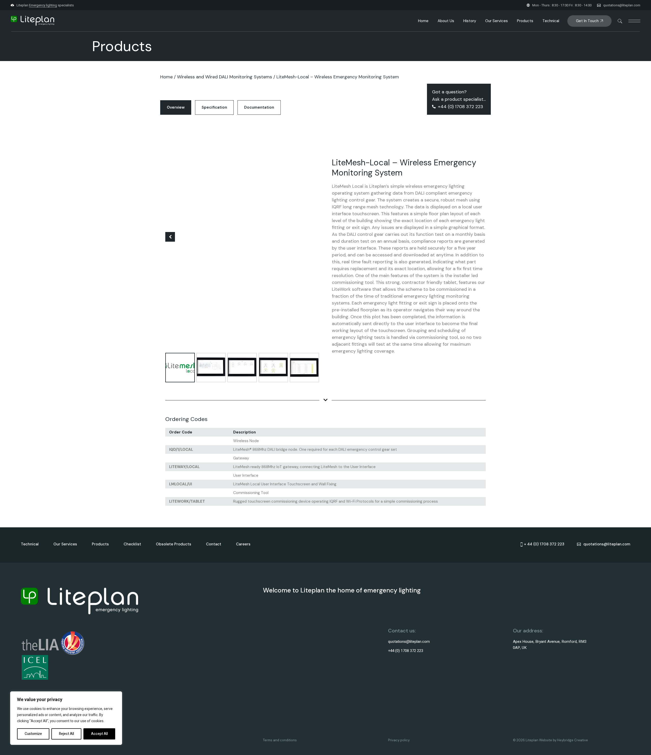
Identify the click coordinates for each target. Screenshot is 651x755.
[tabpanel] (325, 315)
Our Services (65, 544)
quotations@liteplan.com (621, 5)
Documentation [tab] (259, 107)
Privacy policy (399, 740)
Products (100, 544)
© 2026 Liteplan (526, 740)
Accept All (99, 733)
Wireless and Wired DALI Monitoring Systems (224, 77)
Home (166, 77)
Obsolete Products (173, 544)
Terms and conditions (280, 740)
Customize (33, 733)
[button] (170, 237)
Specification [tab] (214, 107)
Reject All (66, 733)
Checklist (132, 544)
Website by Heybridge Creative (563, 740)
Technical (30, 544)
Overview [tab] (176, 107)
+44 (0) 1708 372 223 (405, 651)
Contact (213, 544)
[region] (66, 718)
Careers (243, 544)
